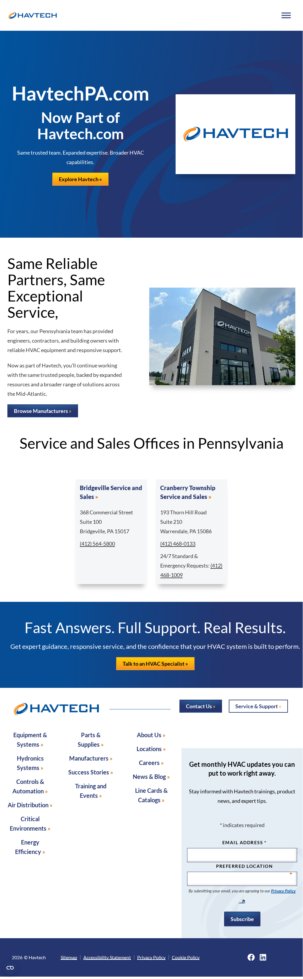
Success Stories (88, 772)
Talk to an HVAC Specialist (153, 663)
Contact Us (199, 706)
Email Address (244, 842)
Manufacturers (88, 758)
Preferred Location (244, 866)
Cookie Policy (186, 957)
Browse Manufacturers (41, 411)
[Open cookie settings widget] (10, 968)
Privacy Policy (151, 957)
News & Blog (149, 776)
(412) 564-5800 (97, 543)
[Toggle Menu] (286, 15)
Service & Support (256, 706)
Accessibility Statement (107, 957)
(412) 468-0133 (177, 543)
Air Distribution (28, 804)
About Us (149, 734)
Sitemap (69, 957)
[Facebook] (251, 957)
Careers (149, 762)
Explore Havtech (78, 179)
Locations (149, 748)
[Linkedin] (263, 957)
